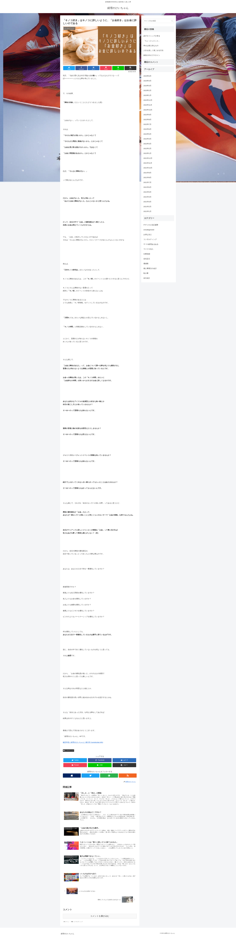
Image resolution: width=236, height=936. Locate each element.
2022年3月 (147, 144)
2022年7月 (147, 124)
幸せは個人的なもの (150, 46)
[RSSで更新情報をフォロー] (128, 775)
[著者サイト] (72, 775)
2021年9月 (147, 173)
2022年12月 (147, 100)
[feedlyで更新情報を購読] (109, 775)
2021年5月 (147, 192)
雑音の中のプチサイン (151, 55)
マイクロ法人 (148, 249)
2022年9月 (147, 115)
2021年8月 (147, 177)
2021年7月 (147, 182)
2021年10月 (147, 168)
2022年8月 (147, 119)
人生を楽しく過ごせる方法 (153, 50)
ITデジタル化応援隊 (150, 225)
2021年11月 (147, 163)
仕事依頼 (146, 254)
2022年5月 (147, 134)
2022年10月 (147, 110)
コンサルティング (69, 750)
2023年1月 (147, 95)
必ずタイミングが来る (151, 36)
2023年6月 (147, 76)
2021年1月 (147, 211)
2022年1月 (147, 153)
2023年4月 (147, 81)
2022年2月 (147, 148)
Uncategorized (148, 230)
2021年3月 (147, 202)
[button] (172, 21)
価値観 (145, 263)
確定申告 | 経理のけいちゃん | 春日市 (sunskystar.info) (83, 742)
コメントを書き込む (99, 916)
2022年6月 (147, 129)
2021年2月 (147, 207)
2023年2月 (147, 90)
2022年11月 (147, 105)
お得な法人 (147, 234)
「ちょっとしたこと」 (151, 41)
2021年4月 (147, 197)
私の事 (145, 273)
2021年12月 (147, 158)
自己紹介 (146, 278)
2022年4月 (147, 139)
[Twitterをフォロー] (90, 775)
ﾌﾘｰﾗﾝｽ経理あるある (150, 244)
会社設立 (146, 259)
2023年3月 (147, 86)
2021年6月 (147, 187)
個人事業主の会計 (150, 268)
